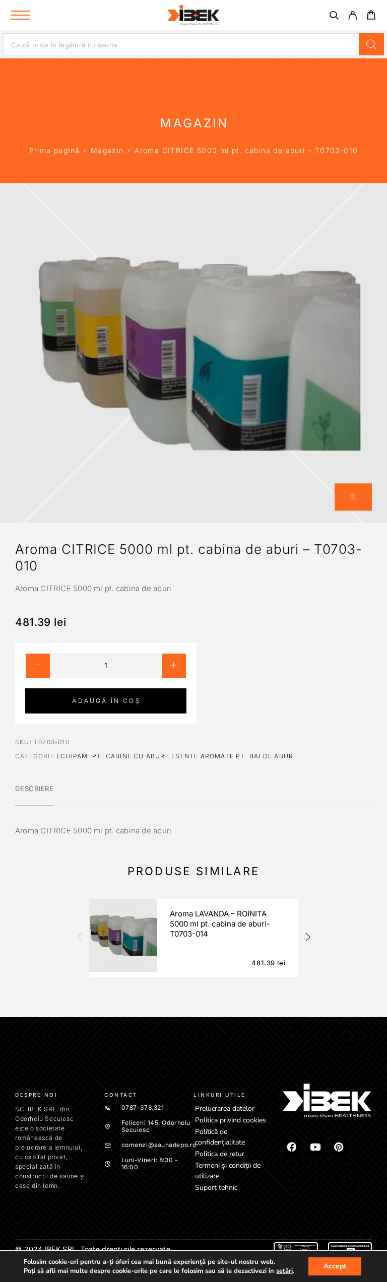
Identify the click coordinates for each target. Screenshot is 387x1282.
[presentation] (79, 937)
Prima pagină (54, 150)
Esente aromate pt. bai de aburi (233, 756)
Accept (335, 1266)
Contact (121, 1095)
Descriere (34, 789)
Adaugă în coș (106, 700)
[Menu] (20, 15)
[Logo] (193, 15)
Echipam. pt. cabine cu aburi (111, 756)
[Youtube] (315, 1147)
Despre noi (36, 1095)
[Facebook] (291, 1147)
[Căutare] (334, 17)
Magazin (107, 150)
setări (284, 1270)
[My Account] (352, 17)
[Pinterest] (338, 1147)
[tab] (34, 795)
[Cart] (371, 16)
